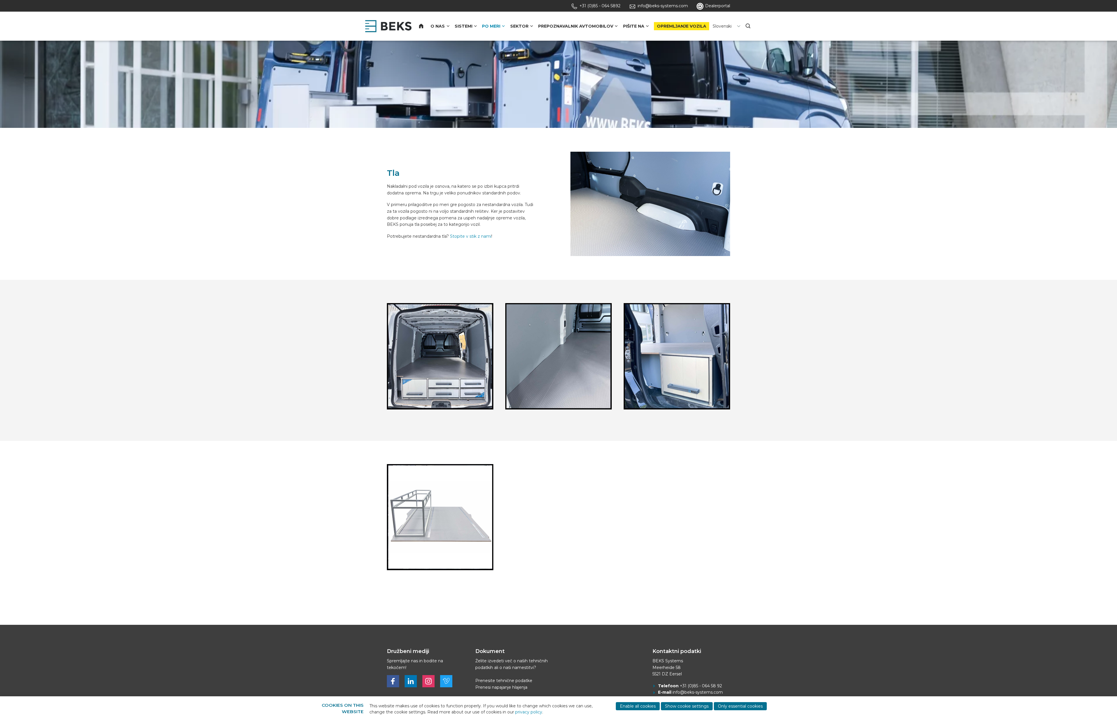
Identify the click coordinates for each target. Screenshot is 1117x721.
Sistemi (463, 26)
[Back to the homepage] (388, 26)
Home (424, 26)
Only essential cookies (740, 706)
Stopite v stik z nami (470, 236)
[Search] (748, 26)
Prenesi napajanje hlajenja (501, 687)
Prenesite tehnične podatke (503, 680)
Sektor (519, 26)
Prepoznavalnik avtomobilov (575, 26)
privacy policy (528, 712)
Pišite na (633, 26)
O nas (438, 26)
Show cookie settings (687, 706)
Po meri (491, 26)
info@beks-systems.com (698, 692)
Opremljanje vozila (681, 26)
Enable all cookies (638, 706)
